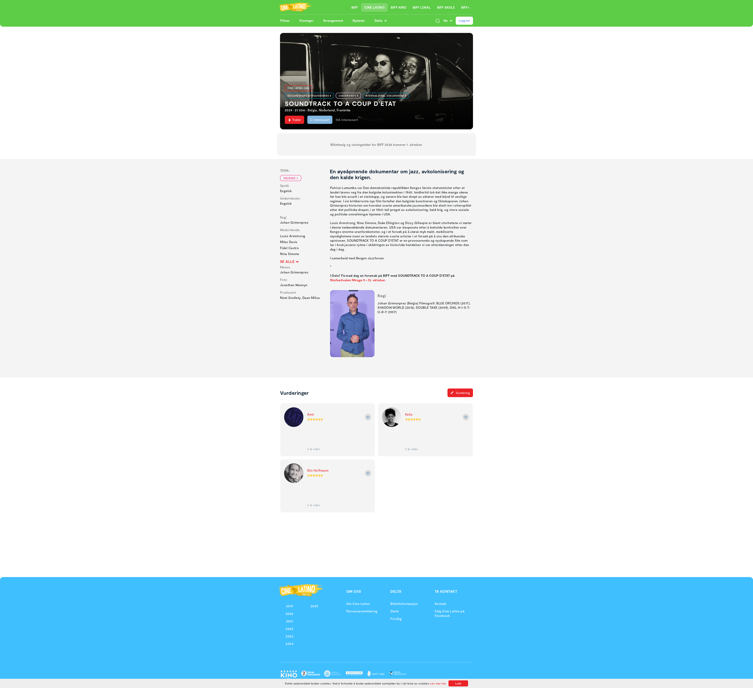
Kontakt (441, 603)
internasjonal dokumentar (384, 95)
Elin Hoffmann (318, 470)
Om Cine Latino (358, 603)
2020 (290, 613)
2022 (289, 629)
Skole (394, 611)
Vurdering (462, 393)
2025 (314, 606)
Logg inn (464, 20)
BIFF (354, 7)
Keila (408, 414)
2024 (289, 643)
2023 (289, 636)
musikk (290, 178)
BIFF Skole (446, 7)
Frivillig (396, 619)
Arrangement (333, 20)
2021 (289, 621)
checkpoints (347, 95)
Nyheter (359, 20)
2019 (289, 606)
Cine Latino (374, 7)
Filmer (285, 20)
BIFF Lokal (422, 7)
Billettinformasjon (404, 603)
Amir (310, 414)
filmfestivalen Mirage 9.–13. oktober (357, 280)
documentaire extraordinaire (308, 95)
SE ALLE (288, 261)
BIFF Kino (398, 7)
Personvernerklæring (361, 611)
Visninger (306, 20)
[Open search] (437, 20)
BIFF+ (465, 7)
